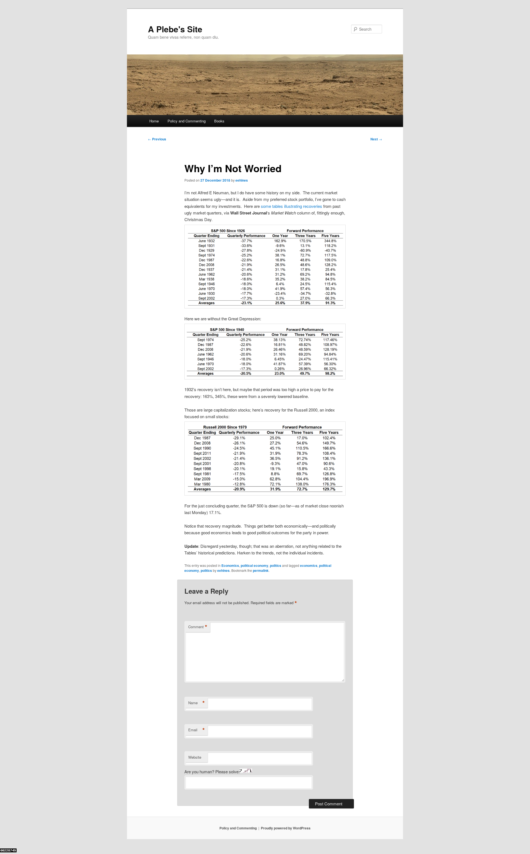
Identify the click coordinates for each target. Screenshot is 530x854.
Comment (197, 626)
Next (376, 139)
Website (194, 757)
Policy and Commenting (187, 121)
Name (196, 702)
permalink (261, 570)
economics (308, 565)
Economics (230, 565)
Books (219, 121)
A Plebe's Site (175, 29)
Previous (157, 139)
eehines (241, 180)
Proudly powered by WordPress (286, 828)
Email (196, 729)
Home (154, 121)
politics (275, 565)
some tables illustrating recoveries (291, 206)
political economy (254, 565)
